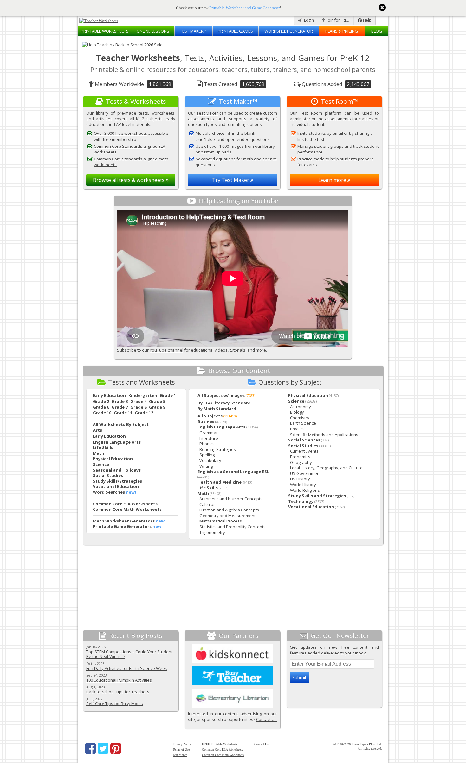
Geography (301, 462)
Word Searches (109, 492)
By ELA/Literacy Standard (224, 403)
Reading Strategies (217, 449)
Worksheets (105, 31)
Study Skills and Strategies (317, 495)
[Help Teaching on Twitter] (103, 748)
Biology (297, 412)
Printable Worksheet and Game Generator (244, 7)
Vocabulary (210, 460)
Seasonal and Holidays (117, 470)
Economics (300, 457)
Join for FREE (337, 20)
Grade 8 (138, 407)
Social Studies (108, 475)
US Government (305, 473)
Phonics (207, 444)
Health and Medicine (219, 482)
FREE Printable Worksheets (219, 744)
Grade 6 (101, 407)
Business (207, 421)
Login (308, 20)
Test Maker (207, 113)
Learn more (332, 180)
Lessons (153, 31)
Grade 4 (138, 401)
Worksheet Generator (288, 31)
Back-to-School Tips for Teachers (117, 692)
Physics (297, 429)
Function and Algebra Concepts (229, 510)
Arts (97, 430)
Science (101, 464)
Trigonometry (212, 532)
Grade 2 (101, 401)
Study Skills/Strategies (117, 481)
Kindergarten (142, 395)
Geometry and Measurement (227, 515)
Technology (301, 501)
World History (303, 484)
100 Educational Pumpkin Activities (119, 680)
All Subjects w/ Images (221, 395)
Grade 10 (102, 413)
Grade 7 (120, 407)
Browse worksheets (129, 180)
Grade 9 (157, 407)
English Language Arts (117, 442)
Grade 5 (157, 401)
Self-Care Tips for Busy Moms (114, 703)
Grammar (208, 432)
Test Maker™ (193, 31)
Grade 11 (123, 413)
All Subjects (210, 416)
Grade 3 (120, 401)
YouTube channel (166, 350)
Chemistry (299, 418)
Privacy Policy (182, 744)
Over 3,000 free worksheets (120, 133)
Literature (208, 438)
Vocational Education (116, 486)
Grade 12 (144, 413)
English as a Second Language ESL (233, 471)
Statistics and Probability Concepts (232, 526)
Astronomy (300, 407)
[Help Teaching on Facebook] (90, 748)
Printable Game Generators (122, 526)
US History (300, 479)
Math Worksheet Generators (124, 521)
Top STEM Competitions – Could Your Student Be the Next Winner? (129, 654)
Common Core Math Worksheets (127, 509)
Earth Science (303, 423)
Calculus (207, 504)
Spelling (207, 455)
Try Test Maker (231, 180)
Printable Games (235, 31)
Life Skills (103, 447)
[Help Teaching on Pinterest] (115, 748)
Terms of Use (181, 749)
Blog (376, 31)
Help (367, 20)
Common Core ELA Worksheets (125, 504)
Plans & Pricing (341, 31)
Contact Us (266, 719)
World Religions (305, 490)
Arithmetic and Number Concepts (230, 499)
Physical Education (113, 458)
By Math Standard (216, 408)
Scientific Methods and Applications (324, 434)
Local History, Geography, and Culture (326, 468)
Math (98, 453)
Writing (206, 466)
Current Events (304, 451)
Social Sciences (304, 440)
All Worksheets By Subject (121, 424)
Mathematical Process (220, 521)
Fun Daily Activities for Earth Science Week (126, 668)
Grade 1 (168, 395)
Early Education (109, 395)
